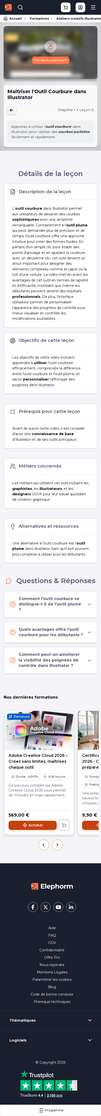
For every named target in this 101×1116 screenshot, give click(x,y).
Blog (52, 987)
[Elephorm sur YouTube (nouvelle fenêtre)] (58, 907)
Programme (54, 1110)
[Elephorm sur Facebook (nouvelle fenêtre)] (33, 907)
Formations (39, 18)
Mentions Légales (52, 972)
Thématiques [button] (22, 1020)
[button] (44, 845)
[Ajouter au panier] (64, 825)
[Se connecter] (80, 7)
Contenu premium (50, 60)
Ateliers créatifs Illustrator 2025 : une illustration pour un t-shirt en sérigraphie (76, 18)
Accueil (16, 18)
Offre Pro (52, 957)
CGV (52, 942)
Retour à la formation (11, 110)
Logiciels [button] (18, 1040)
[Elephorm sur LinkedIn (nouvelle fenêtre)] (71, 907)
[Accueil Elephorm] (52, 886)
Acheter (35, 825)
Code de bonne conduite (52, 994)
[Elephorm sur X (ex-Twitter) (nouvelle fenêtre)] (45, 907)
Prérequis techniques (52, 1001)
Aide (52, 928)
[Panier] (66, 7)
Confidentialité (51, 950)
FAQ (52, 935)
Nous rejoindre (51, 965)
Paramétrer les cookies (52, 979)
